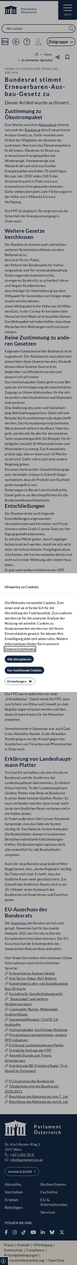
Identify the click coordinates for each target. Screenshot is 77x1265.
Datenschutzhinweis (20, 649)
